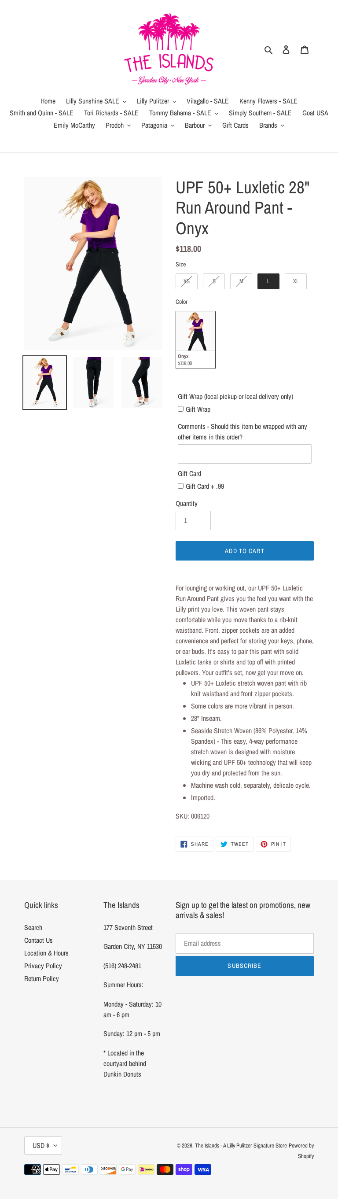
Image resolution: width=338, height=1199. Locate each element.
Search (33, 927)
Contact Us (38, 940)
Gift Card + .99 (205, 486)
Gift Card (189, 473)
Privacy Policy (43, 965)
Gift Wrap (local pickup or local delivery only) (235, 396)
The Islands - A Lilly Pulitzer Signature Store (241, 1145)
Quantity (187, 503)
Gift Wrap (198, 409)
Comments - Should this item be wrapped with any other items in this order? (242, 431)
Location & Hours (46, 953)
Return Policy (41, 978)
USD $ (41, 1145)
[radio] (187, 281)
